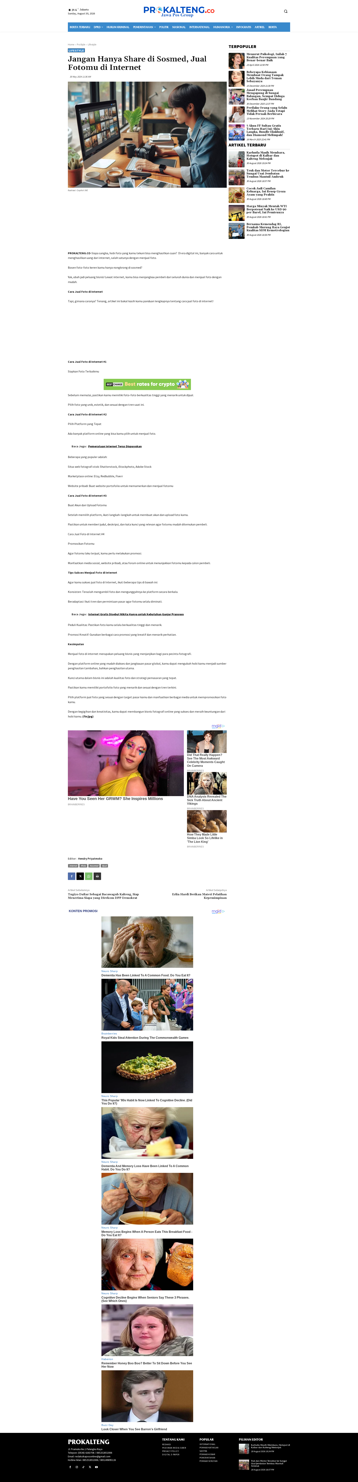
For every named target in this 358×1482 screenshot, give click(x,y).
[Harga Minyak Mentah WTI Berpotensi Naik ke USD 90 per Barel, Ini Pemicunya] (237, 213)
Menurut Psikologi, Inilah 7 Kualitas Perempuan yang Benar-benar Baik (266, 57)
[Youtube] (96, 1467)
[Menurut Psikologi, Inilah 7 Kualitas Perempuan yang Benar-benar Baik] (237, 61)
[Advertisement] (147, 222)
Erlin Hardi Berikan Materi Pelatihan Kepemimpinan (199, 896)
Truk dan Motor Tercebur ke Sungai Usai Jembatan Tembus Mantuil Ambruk (267, 174)
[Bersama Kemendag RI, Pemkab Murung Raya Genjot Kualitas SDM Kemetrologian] (237, 231)
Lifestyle (92, 44)
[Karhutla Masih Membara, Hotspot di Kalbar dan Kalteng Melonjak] (237, 159)
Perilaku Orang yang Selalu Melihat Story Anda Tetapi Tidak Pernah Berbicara (266, 111)
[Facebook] (71, 876)
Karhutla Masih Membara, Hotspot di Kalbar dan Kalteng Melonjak (265, 156)
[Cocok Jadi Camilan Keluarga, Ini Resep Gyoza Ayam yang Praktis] (237, 195)
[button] (285, 11)
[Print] (97, 876)
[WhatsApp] (88, 876)
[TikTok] (83, 1467)
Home (71, 44)
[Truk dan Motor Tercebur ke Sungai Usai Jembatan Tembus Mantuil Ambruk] (237, 177)
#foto (83, 865)
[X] (80, 876)
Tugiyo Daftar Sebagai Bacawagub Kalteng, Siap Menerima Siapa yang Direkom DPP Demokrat (103, 896)
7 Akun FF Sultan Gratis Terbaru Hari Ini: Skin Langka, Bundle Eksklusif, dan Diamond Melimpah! (265, 130)
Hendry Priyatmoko (90, 858)
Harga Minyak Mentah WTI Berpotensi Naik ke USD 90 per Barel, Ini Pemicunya (266, 209)
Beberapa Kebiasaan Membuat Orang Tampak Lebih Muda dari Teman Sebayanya (265, 76)
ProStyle (81, 44)
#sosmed (94, 865)
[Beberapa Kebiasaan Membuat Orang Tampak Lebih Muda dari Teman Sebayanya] (237, 79)
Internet (73, 865)
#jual (104, 865)
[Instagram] (76, 1467)
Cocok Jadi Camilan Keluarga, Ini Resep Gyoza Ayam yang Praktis (265, 192)
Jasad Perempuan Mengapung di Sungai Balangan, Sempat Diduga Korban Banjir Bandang (265, 94)
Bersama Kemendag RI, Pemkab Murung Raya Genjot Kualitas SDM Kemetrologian (268, 227)
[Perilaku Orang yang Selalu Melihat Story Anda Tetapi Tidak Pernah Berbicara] (237, 114)
